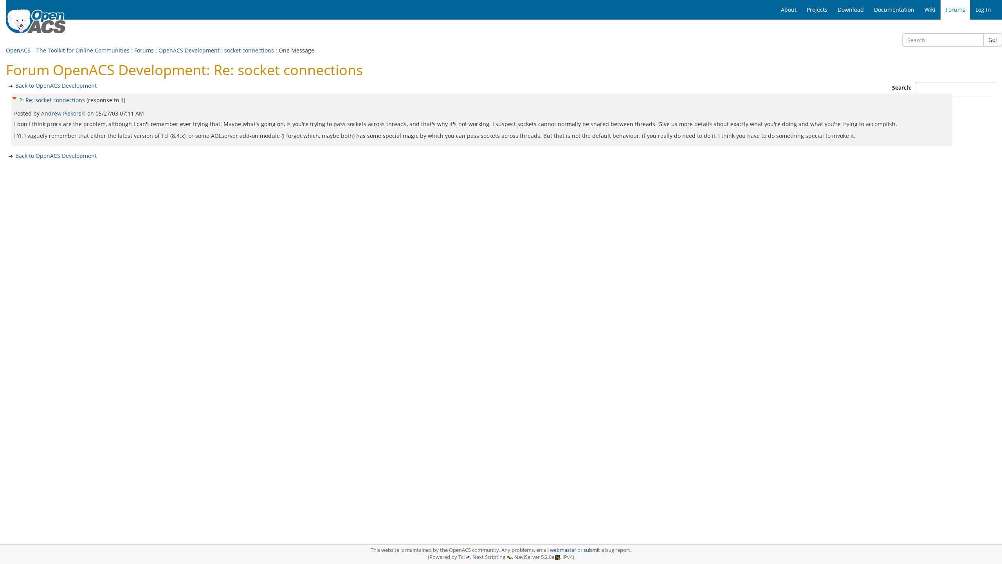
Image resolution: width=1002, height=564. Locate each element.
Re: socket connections (55, 100)
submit (592, 550)
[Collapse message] (14, 97)
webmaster (563, 550)
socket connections (249, 50)
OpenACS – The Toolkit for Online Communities (68, 50)
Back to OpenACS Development (56, 85)
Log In (983, 9)
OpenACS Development (189, 50)
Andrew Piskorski (64, 113)
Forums (144, 50)
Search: (902, 87)
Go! (992, 39)
